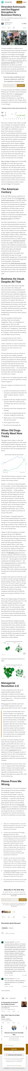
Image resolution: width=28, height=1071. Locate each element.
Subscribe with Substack (15, 1055)
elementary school (6, 219)
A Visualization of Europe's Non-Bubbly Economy (9, 1003)
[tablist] (7, 928)
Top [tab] (3, 998)
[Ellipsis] (26, 942)
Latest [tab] (6, 998)
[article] (14, 1007)
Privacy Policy (19, 1061)
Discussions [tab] (12, 998)
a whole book (12, 750)
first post (5, 704)
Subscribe (19, 2)
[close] (23, 1026)
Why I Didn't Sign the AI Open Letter (10, 1016)
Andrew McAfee (8, 22)
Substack (6, 1068)
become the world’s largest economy (13, 199)
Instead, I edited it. (6, 1019)
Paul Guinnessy (8, 942)
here (8, 161)
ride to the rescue (17, 61)
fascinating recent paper (11, 871)
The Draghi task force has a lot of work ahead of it (9, 1006)
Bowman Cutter (8, 978)
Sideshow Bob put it (11, 73)
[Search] (25, 998)
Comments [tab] (4, 928)
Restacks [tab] (11, 928)
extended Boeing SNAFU (8, 63)
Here (2, 161)
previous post (19, 94)
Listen (24, 23)
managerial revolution (19, 241)
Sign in (25, 2)
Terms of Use (21, 903)
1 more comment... (5, 990)
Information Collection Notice (16, 904)
